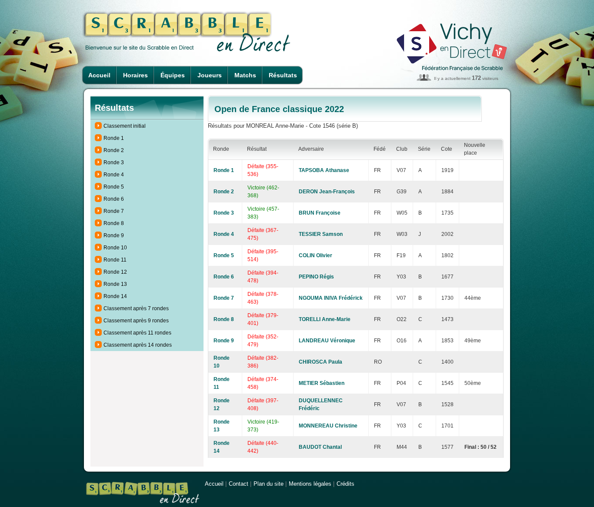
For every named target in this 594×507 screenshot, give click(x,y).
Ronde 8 (113, 223)
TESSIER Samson (321, 234)
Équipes (172, 75)
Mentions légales (310, 483)
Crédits (345, 483)
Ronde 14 (115, 296)
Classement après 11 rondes (137, 333)
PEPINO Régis (316, 277)
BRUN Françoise (319, 213)
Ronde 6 (113, 199)
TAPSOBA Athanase (324, 170)
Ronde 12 (115, 272)
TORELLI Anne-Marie (324, 319)
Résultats (283, 75)
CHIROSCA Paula (320, 362)
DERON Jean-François (327, 192)
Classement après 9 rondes (136, 321)
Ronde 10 (115, 248)
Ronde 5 (113, 187)
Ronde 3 (113, 162)
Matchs (245, 75)
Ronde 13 (115, 284)
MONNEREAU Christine (328, 426)
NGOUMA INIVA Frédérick (331, 298)
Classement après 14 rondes (137, 345)
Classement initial (124, 126)
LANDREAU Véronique (327, 341)
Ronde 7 (113, 211)
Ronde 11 (115, 260)
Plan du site (269, 483)
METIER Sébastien (321, 383)
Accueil (99, 75)
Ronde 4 (113, 175)
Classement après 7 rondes (136, 308)
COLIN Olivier (315, 255)
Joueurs (209, 75)
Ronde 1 (113, 138)
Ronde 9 (113, 235)
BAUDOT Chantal (320, 447)
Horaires (135, 75)
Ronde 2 (113, 150)
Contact (238, 483)
